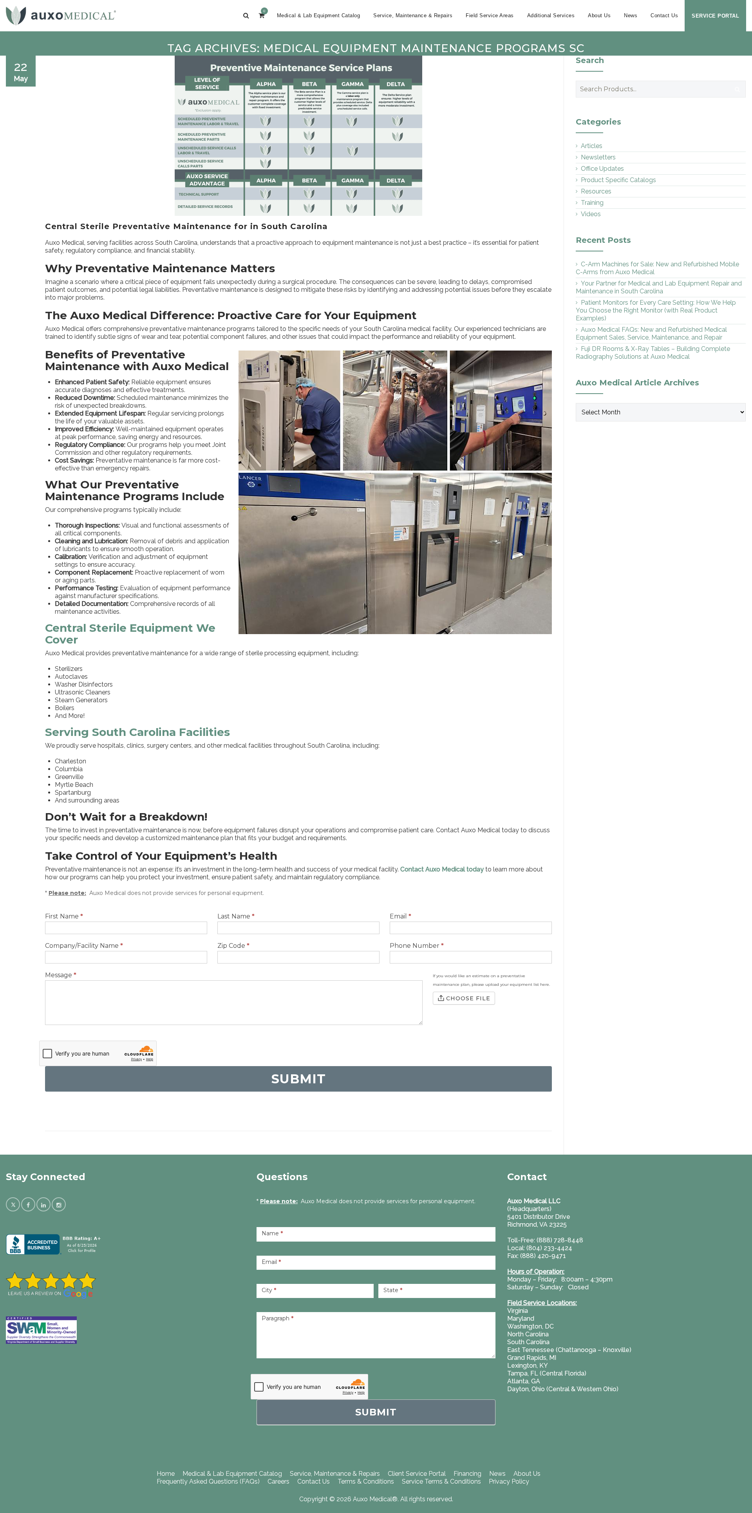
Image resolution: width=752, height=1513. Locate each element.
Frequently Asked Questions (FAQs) (208, 1481)
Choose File (468, 998)
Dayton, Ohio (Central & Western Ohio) (562, 1389)
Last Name (236, 916)
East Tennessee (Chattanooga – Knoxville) (569, 1350)
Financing (467, 1473)
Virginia (517, 1310)
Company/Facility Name (84, 945)
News (630, 15)
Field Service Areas (490, 15)
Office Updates (602, 168)
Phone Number (417, 945)
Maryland (520, 1318)
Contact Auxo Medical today (442, 869)
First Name (64, 916)
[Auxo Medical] (61, 15)
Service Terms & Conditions (441, 1481)
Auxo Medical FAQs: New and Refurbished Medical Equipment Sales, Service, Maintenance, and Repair (651, 333)
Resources (596, 191)
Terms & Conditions (366, 1481)
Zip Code (233, 945)
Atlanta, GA (523, 1381)
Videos (591, 214)
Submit (376, 1412)
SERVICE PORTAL (715, 16)
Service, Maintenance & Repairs (412, 15)
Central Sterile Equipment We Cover (130, 633)
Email (400, 916)
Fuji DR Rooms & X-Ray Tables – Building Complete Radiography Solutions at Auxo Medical (653, 352)
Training (592, 202)
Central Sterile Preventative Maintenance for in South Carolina (186, 226)
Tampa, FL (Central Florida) (546, 1373)
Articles (591, 146)
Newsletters (598, 157)
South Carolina (528, 1342)
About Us (599, 15)
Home (166, 1473)
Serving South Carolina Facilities (137, 732)
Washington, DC (530, 1326)
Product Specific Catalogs (618, 180)
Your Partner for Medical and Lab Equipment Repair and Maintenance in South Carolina (659, 287)
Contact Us (664, 15)
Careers (278, 1481)
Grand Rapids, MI (531, 1357)
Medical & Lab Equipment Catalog (318, 15)
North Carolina (528, 1334)
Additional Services (551, 15)
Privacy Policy (509, 1481)
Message (60, 975)
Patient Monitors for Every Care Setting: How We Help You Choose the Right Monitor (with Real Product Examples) (656, 310)
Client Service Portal (417, 1473)
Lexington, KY (527, 1365)
